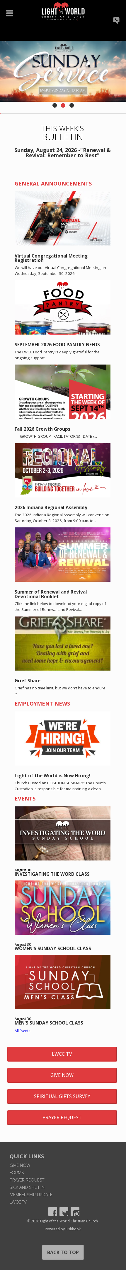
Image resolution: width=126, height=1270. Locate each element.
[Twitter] (63, 1211)
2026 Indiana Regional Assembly (51, 507)
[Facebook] (52, 1211)
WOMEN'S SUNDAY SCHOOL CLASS (53, 948)
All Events (22, 1030)
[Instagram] (75, 1211)
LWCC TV (62, 1054)
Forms (17, 1172)
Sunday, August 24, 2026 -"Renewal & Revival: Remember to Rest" (62, 152)
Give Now (62, 1075)
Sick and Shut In (27, 1187)
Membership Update (31, 1194)
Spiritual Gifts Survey (62, 1096)
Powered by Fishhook (63, 1228)
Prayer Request (62, 1117)
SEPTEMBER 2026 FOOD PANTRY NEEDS (57, 344)
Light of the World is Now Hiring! (52, 775)
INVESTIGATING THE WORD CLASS (52, 874)
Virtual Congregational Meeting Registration (51, 258)
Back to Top (63, 1252)
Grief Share (27, 681)
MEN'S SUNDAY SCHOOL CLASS (49, 1023)
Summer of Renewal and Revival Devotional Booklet (51, 594)
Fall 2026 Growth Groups (42, 429)
